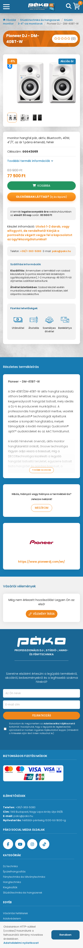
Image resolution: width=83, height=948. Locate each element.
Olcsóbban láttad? (41, 197)
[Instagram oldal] (32, 844)
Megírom (41, 508)
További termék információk (28, 161)
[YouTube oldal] (20, 844)
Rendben (65, 934)
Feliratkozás (41, 715)
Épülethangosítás (14, 871)
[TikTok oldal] (44, 844)
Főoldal (11, 20)
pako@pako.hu (61, 251)
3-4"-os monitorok (30, 23)
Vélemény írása (44, 614)
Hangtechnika (12, 882)
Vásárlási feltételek (15, 913)
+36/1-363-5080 (30, 251)
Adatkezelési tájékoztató (59, 723)
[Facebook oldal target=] (8, 844)
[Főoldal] (41, 6)
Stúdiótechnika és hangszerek (40, 20)
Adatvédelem (12, 918)
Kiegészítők (10, 887)
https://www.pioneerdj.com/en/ (41, 562)
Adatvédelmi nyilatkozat (21, 943)
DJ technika (10, 866)
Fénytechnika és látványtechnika (24, 877)
